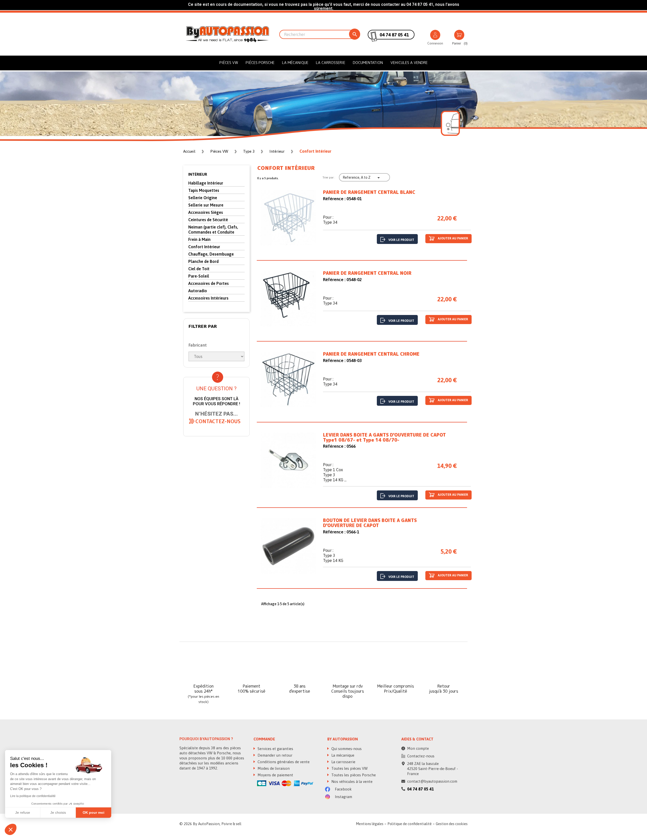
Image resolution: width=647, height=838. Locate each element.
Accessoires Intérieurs (208, 298)
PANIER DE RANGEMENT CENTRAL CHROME (371, 354)
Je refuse (22, 812)
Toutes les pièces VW (349, 768)
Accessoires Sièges (205, 212)
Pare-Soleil (198, 276)
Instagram (343, 797)
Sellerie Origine (202, 197)
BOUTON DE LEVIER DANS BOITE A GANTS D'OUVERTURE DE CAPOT (370, 523)
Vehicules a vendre (409, 62)
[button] (218, 421)
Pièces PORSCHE (260, 62)
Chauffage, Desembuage (211, 254)
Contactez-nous (420, 756)
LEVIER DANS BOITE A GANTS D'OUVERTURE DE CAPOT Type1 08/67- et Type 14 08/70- (384, 438)
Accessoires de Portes (208, 283)
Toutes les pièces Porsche (353, 775)
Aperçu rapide (288, 218)
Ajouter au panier (452, 238)
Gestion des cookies (452, 824)
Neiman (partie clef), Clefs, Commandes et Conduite (213, 229)
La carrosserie (330, 62)
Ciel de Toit (199, 268)
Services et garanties (275, 748)
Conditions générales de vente (283, 762)
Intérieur (197, 174)
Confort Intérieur (204, 246)
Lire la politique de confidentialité (33, 796)
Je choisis (58, 812)
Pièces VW (228, 62)
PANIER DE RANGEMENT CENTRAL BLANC (369, 192)
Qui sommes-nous (346, 748)
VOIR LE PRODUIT (401, 240)
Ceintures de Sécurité (208, 219)
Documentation (368, 62)
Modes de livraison (273, 768)
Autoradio (197, 290)
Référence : (334, 198)
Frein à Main (199, 239)
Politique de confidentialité (409, 824)
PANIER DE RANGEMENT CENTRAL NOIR (367, 273)
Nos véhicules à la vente (351, 781)
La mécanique (295, 62)
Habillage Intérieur (205, 183)
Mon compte (418, 748)
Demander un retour (274, 755)
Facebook (343, 789)
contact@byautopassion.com (432, 781)
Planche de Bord (203, 261)
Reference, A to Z (362, 177)
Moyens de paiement (275, 775)
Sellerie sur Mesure (205, 205)
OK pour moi (93, 812)
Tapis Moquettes (203, 190)
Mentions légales (369, 824)
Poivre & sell (231, 824)
